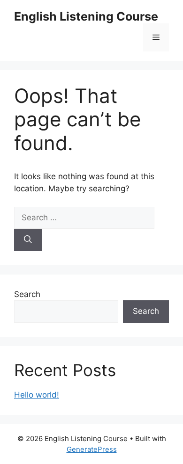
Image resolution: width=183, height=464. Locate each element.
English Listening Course (86, 16)
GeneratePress (92, 449)
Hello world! (36, 394)
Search (27, 294)
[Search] (28, 240)
